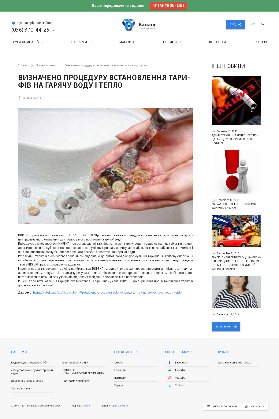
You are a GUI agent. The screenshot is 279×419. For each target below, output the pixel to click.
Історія (118, 362)
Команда (120, 370)
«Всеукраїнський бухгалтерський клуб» (32, 372)
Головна (22, 65)
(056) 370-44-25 (30, 30)
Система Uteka (20, 388)
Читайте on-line (168, 6)
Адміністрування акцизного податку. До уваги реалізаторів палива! (235, 139)
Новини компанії (46, 65)
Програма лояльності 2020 (234, 362)
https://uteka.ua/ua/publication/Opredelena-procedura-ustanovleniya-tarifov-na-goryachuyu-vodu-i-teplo (107, 292)
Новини (170, 42)
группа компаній (139, 24)
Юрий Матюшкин (120, 406)
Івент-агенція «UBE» (75, 362)
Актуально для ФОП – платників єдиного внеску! (234, 206)
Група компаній (25, 42)
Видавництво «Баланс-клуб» (29, 362)
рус (263, 24)
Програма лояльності (76, 381)
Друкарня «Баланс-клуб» (27, 381)
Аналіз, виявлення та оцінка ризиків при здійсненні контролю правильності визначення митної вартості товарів (236, 263)
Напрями (79, 42)
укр (253, 24)
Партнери (120, 377)
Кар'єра (261, 42)
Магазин (126, 42)
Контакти (217, 42)
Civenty (86, 406)
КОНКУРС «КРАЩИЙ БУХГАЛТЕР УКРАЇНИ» (83, 372)
